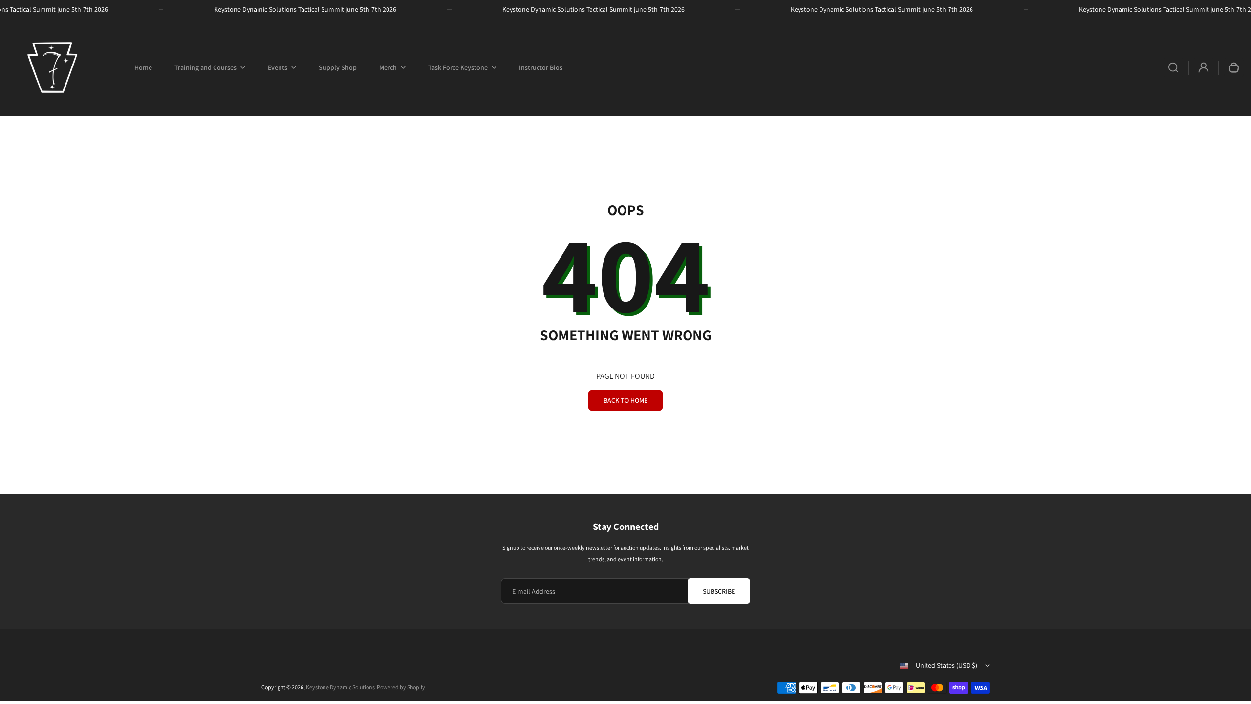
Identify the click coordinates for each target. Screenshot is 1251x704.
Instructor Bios (540, 67)
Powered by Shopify (401, 687)
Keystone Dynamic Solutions (340, 687)
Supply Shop (338, 67)
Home (143, 67)
